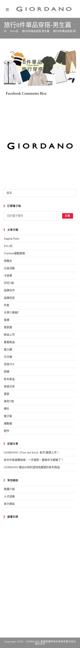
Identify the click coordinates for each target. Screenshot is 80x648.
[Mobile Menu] (8, 10)
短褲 (6, 371)
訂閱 (67, 216)
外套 (6, 305)
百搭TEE (9, 364)
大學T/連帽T (11, 312)
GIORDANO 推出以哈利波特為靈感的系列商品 (32, 467)
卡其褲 (8, 275)
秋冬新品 (9, 379)
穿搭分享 (9, 386)
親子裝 (8, 416)
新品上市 (9, 334)
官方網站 (9, 503)
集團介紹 (9, 489)
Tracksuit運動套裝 (14, 253)
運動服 (8, 423)
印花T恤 (9, 283)
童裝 (6, 393)
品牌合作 (9, 290)
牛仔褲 (8, 356)
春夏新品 (9, 342)
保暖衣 (8, 260)
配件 (6, 430)
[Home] (5, 31)
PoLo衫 (8, 246)
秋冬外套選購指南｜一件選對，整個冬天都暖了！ (34, 459)
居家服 (8, 327)
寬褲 (6, 319)
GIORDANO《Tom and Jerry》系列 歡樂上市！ (31, 452)
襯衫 (6, 408)
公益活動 (9, 268)
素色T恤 (9, 401)
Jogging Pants (11, 238)
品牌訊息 (9, 297)
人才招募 (9, 496)
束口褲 (8, 349)
